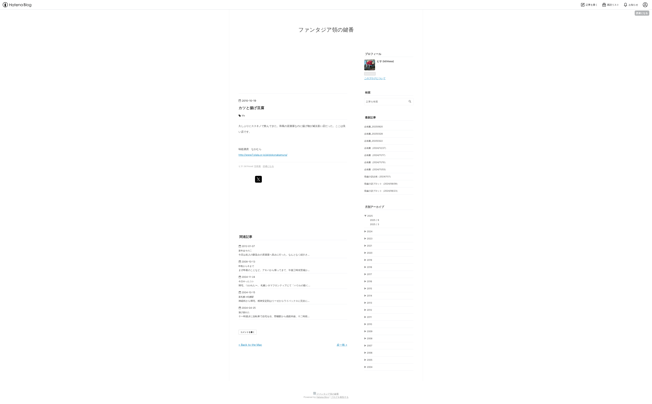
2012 (369, 310)
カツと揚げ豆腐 (251, 108)
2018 (369, 267)
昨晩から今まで (246, 266)
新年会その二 (245, 250)
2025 (370, 215)
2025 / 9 (374, 220)
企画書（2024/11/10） (375, 162)
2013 (369, 302)
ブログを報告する (340, 397)
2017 (369, 274)
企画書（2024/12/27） (375, 148)
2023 (369, 238)
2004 (369, 367)
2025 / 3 (374, 224)
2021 (369, 245)
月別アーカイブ (374, 206)
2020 (369, 252)
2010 (369, 324)
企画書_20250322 (373, 140)
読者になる (642, 13)
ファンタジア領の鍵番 (326, 30)
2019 (369, 260)
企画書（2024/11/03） (375, 169)
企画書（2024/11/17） (375, 155)
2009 (369, 331)
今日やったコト (246, 281)
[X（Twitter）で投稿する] (258, 179)
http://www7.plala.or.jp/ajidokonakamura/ (263, 154)
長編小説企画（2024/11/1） (378, 176)
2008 (369, 338)
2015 (369, 288)
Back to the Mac (250, 344)
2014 (369, 295)
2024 (369, 231)
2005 (369, 359)
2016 (369, 281)
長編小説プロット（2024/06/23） (381, 190)
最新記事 (370, 117)
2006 (369, 352)
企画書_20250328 (373, 133)
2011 (369, 317)
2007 (369, 345)
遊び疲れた (244, 312)
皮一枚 (342, 344)
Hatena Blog (322, 397)
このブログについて (375, 78)
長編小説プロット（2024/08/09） (381, 183)
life (243, 115)
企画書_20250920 (373, 126)
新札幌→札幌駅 (246, 296)
